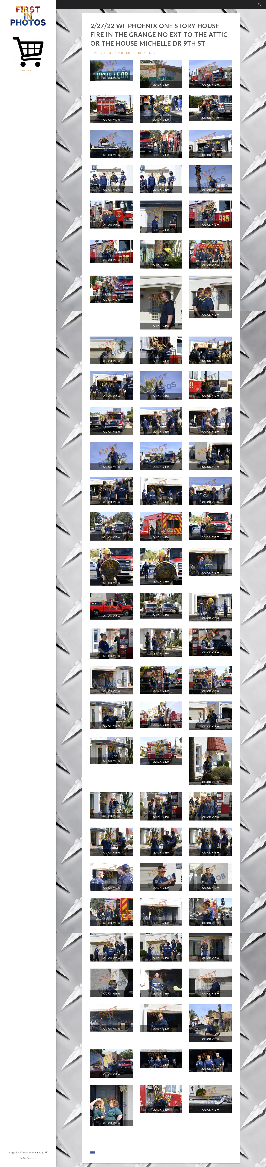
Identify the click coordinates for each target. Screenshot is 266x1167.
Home (94, 53)
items (108, 53)
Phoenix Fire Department (137, 53)
